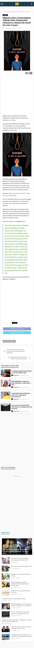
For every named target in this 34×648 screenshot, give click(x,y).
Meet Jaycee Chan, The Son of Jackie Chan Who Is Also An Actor (21, 627)
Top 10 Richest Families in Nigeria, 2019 (21, 566)
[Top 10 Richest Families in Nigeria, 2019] (6, 569)
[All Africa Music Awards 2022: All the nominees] (6, 593)
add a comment (10, 341)
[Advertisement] (17, 95)
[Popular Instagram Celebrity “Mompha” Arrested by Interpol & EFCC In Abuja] (6, 584)
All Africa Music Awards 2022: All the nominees (20, 591)
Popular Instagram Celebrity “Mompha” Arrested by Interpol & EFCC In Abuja (20, 583)
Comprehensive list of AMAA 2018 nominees (14, 598)
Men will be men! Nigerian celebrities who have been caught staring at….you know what (16, 551)
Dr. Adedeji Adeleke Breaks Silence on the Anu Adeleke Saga (21, 371)
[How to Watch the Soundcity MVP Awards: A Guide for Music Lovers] (6, 614)
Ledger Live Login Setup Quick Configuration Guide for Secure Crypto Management (16, 620)
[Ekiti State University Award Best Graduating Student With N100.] (6, 561)
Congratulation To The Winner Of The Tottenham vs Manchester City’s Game (21, 635)
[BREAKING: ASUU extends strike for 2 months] (6, 576)
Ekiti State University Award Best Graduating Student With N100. (20, 559)
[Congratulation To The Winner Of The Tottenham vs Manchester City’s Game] (6, 637)
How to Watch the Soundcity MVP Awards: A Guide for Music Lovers (20, 612)
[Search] (31, 4)
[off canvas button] (2, 4)
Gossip (5, 15)
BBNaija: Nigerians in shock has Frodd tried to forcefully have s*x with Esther (21, 604)
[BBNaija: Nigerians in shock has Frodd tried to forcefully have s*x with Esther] (6, 606)
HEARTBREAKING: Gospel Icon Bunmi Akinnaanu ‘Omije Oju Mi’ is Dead (21, 383)
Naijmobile (16, 375)
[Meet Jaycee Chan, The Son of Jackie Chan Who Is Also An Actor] (6, 629)
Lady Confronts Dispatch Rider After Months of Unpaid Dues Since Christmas (21, 407)
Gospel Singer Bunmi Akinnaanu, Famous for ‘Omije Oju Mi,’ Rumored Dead (20, 395)
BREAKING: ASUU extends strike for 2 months (21, 575)
